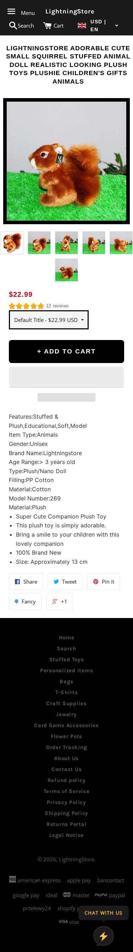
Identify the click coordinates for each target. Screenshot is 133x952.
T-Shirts (66, 692)
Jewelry (66, 714)
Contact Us (66, 769)
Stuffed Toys (66, 659)
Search (66, 648)
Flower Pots (66, 736)
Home (66, 637)
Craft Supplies (66, 703)
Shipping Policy (66, 813)
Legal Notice (66, 835)
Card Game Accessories (66, 725)
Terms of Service (67, 791)
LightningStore (66, 11)
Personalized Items (66, 670)
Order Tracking (66, 747)
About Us (66, 758)
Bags (66, 681)
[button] (98, 25)
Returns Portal (66, 824)
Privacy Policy (66, 802)
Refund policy (67, 780)
